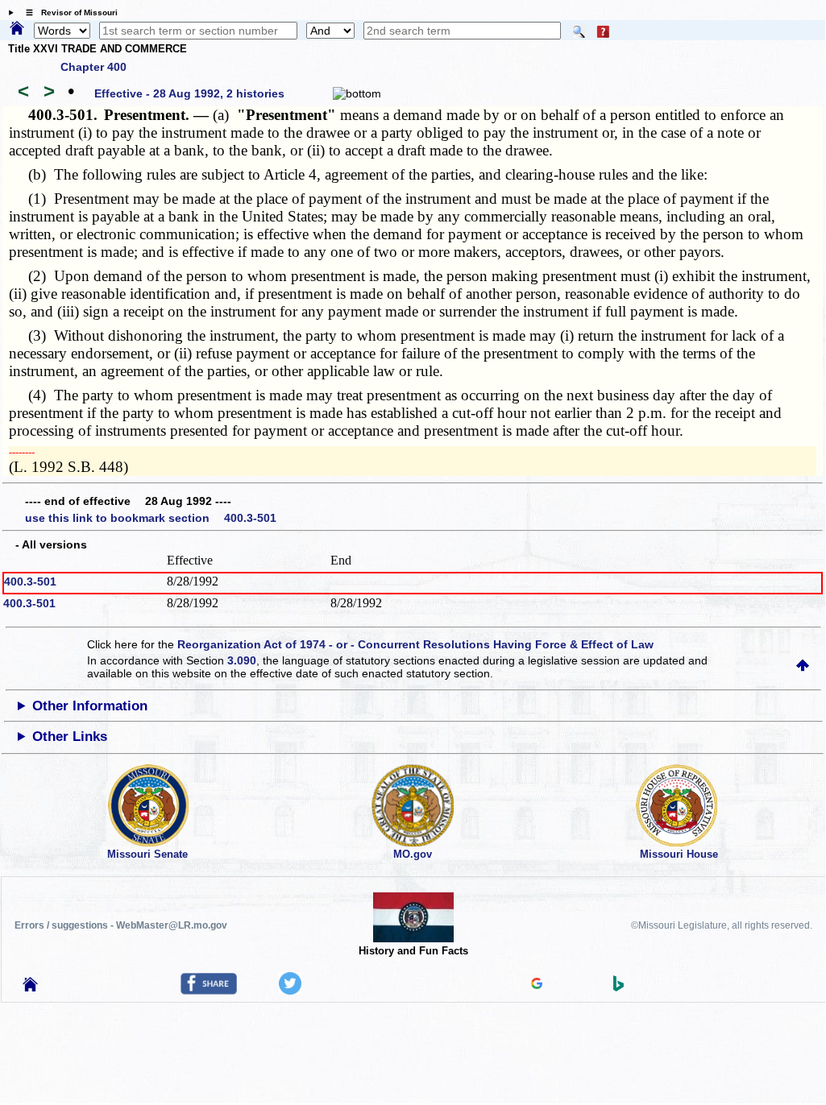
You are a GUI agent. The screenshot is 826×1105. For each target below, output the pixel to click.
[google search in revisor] (536, 985)
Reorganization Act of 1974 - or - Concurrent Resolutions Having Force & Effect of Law (415, 644)
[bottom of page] (357, 93)
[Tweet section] (290, 990)
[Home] (17, 29)
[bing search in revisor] (619, 987)
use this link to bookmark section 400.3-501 (150, 517)
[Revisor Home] (31, 987)
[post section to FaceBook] (209, 990)
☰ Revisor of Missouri (68, 12)
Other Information (89, 706)
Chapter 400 (93, 66)
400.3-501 (30, 581)
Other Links (69, 736)
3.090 (241, 660)
